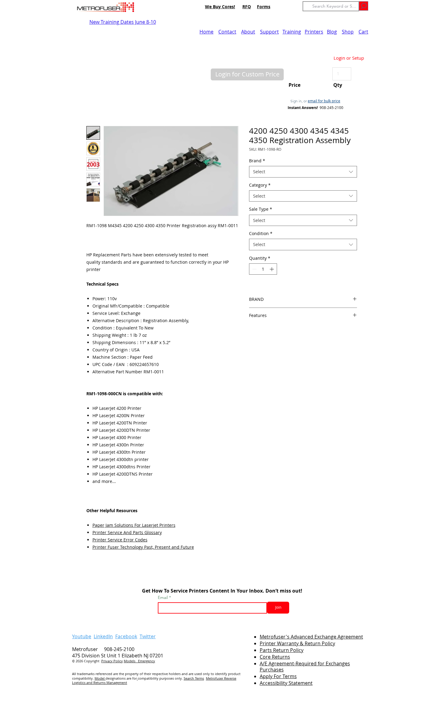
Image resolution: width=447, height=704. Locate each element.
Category (260, 185)
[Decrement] (254, 269)
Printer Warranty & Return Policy (297, 643)
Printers (314, 31)
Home (206, 31)
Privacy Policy (112, 661)
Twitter (148, 636)
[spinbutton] (263, 269)
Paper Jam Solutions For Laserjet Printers (133, 525)
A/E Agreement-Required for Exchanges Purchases (305, 666)
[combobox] (303, 172)
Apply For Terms (278, 676)
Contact (227, 31)
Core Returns (275, 656)
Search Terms (194, 678)
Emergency (146, 661)
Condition (260, 233)
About (248, 31)
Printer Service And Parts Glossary (127, 532)
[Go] (363, 6)
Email (163, 597)
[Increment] (272, 269)
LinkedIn (103, 636)
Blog (332, 31)
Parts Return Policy (281, 650)
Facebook (126, 636)
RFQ (246, 6)
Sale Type (260, 209)
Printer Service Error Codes (119, 540)
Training (291, 31)
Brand (257, 161)
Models (131, 661)
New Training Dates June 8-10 (122, 22)
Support (269, 31)
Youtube (81, 636)
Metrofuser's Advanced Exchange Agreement (311, 636)
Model (100, 678)
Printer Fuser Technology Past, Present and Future (143, 547)
